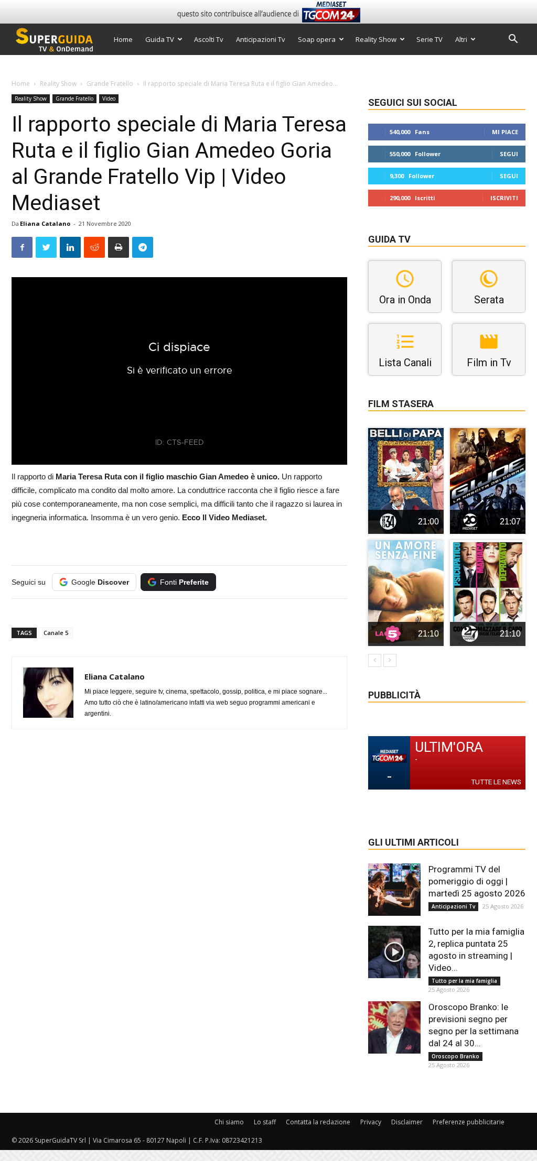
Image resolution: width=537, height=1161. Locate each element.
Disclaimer (407, 1122)
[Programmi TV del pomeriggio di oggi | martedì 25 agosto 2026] (394, 889)
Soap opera (317, 39)
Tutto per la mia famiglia (464, 980)
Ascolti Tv (208, 39)
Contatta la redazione (318, 1122)
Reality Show (376, 39)
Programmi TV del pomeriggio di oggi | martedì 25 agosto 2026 (476, 881)
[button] (512, 40)
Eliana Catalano (45, 223)
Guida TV (159, 39)
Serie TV (429, 39)
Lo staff (265, 1122)
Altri (461, 39)
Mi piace (505, 132)
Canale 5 (56, 633)
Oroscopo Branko (455, 1056)
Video (108, 98)
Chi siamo (229, 1122)
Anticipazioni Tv (260, 39)
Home (123, 39)
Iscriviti (504, 198)
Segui (509, 154)
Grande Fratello (110, 83)
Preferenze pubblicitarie (468, 1122)
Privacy (370, 1122)
